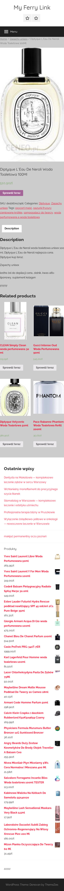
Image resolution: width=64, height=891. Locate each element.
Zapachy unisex (19, 39)
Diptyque (44, 203)
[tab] (12, 228)
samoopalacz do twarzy (38, 212)
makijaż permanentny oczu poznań (25, 536)
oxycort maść (23, 208)
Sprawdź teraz (12, 192)
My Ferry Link (32, 7)
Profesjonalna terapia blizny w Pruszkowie (29, 512)
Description (12, 228)
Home (3, 39)
